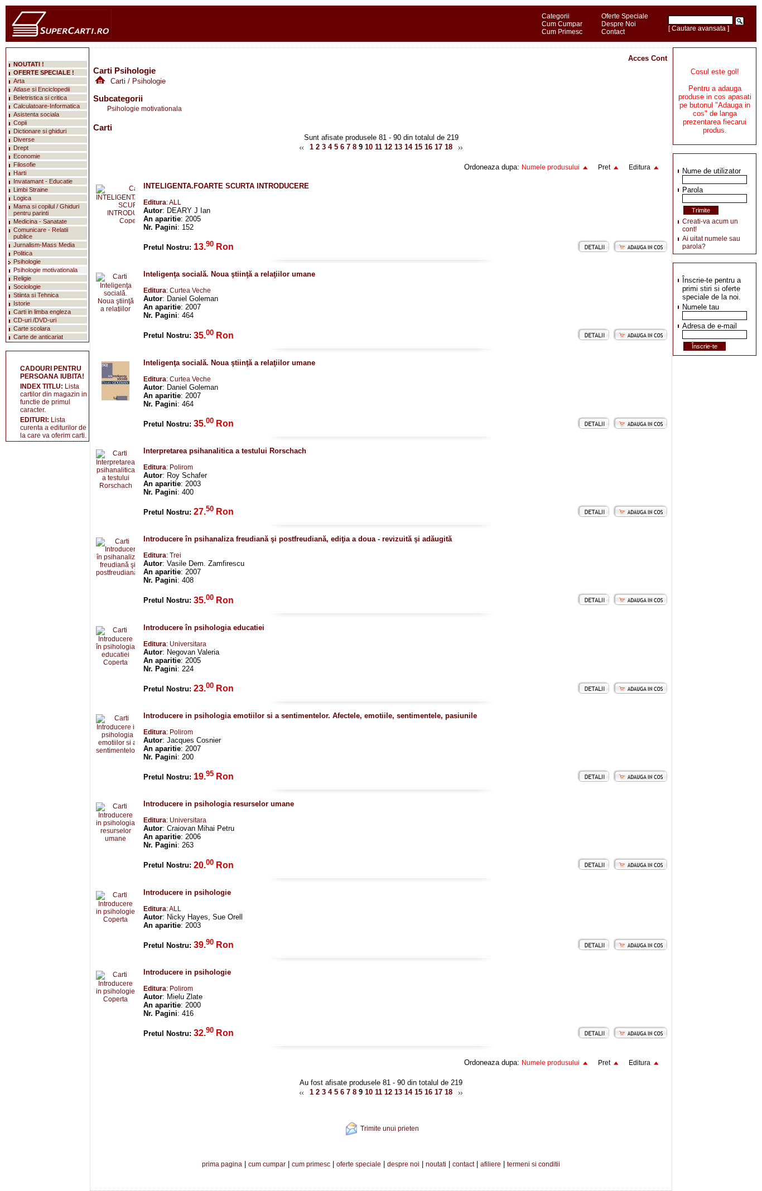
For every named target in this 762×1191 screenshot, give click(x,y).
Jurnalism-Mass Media (44, 244)
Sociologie (27, 286)
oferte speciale (358, 1164)
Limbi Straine (30, 189)
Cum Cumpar (562, 24)
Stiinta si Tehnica (36, 295)
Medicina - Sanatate (40, 221)
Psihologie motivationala (144, 109)
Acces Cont (647, 58)
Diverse (24, 139)
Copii (20, 122)
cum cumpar (267, 1164)
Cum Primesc (562, 32)
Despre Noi (618, 24)
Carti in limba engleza (42, 311)
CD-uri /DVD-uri (34, 320)
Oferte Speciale (624, 16)
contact (463, 1164)
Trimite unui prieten (389, 1128)
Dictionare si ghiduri (39, 131)
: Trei (162, 555)
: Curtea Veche (177, 290)
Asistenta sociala (36, 114)
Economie (26, 156)
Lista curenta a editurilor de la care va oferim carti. (53, 427)
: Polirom (168, 467)
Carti (118, 81)
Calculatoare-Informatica (46, 106)
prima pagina (222, 1164)
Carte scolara (31, 328)
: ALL (162, 202)
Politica (22, 253)
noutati (436, 1164)
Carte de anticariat (38, 336)
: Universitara (174, 644)
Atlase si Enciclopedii (41, 89)
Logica (22, 198)
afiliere (490, 1164)
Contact (613, 32)
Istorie (21, 303)
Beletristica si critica (40, 97)
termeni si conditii (533, 1164)
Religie (22, 278)
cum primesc (311, 1164)
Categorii (556, 16)
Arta (19, 81)
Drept (20, 147)
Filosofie (24, 164)
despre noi (403, 1164)
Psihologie (27, 261)
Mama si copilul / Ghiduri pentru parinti (46, 209)
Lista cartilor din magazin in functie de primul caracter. (53, 398)
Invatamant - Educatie (43, 181)
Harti (19, 173)
